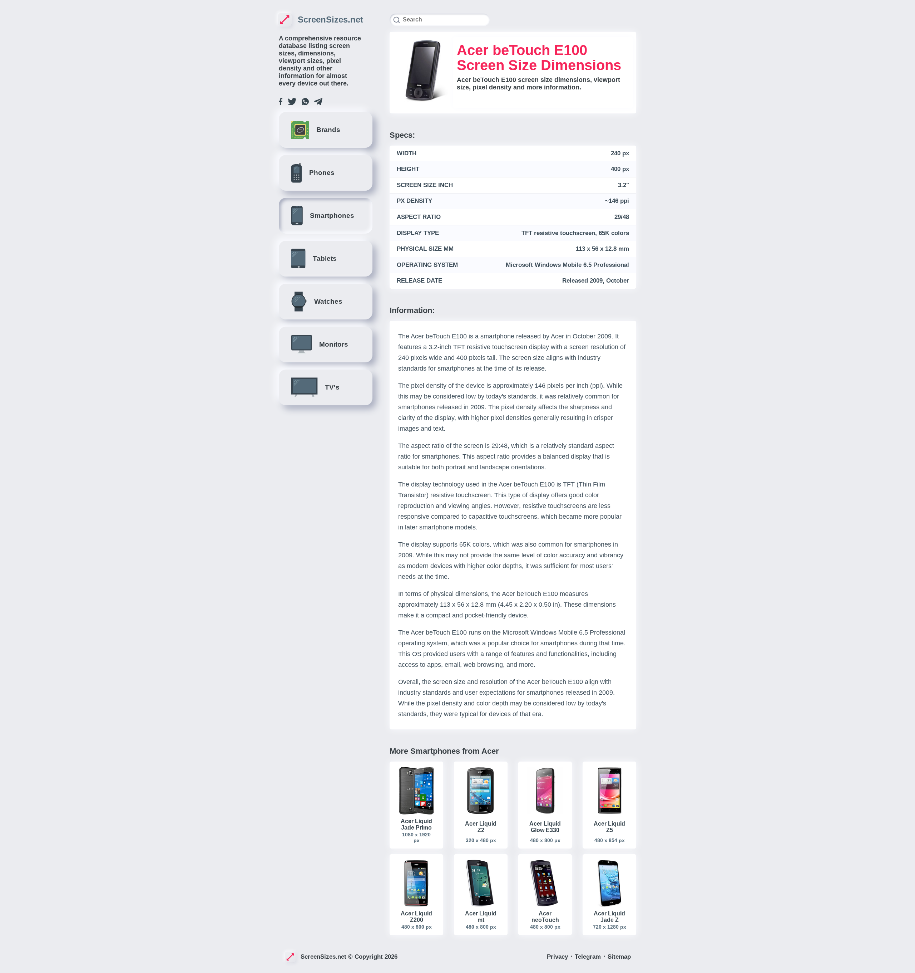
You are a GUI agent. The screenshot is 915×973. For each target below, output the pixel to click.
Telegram (589, 956)
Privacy (558, 956)
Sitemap (619, 956)
